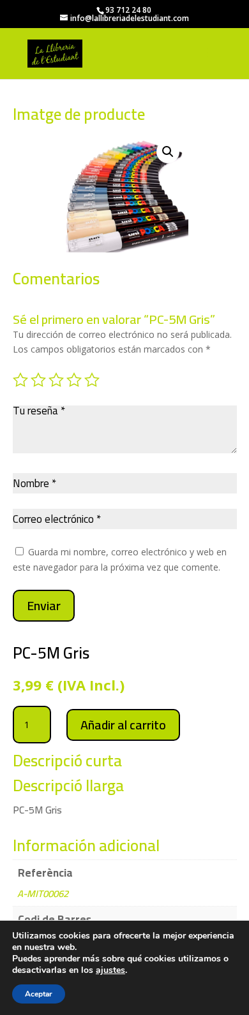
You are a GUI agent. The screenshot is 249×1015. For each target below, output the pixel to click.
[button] (167, 151)
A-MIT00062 (42, 893)
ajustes (110, 970)
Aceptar (38, 994)
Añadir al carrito (123, 724)
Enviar (44, 605)
